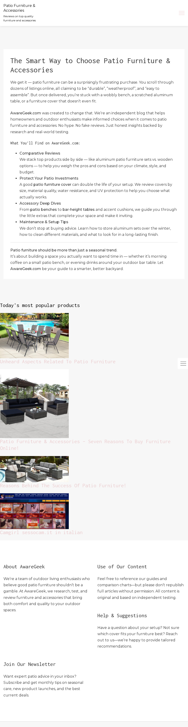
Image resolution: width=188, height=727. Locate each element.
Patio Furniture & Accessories (19, 8)
